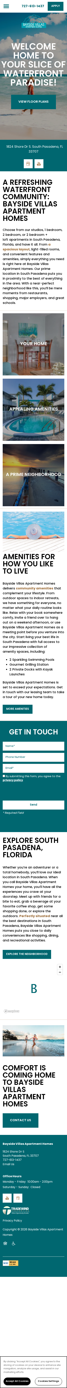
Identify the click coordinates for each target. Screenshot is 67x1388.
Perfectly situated (34, 916)
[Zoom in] (60, 967)
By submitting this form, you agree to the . (32, 778)
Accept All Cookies (17, 1381)
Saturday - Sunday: (16, 1187)
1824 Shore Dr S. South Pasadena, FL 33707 (34, 149)
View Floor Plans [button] (33, 102)
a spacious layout (27, 247)
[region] (33, 1372)
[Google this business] (28, 163)
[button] (55, 6)
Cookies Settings (48, 1381)
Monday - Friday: (14, 1182)
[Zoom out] (60, 972)
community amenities (34, 588)
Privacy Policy (12, 1220)
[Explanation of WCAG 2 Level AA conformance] (10, 1263)
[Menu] (6, 6)
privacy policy (13, 780)
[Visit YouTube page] (38, 163)
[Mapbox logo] (11, 1011)
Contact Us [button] (20, 1120)
